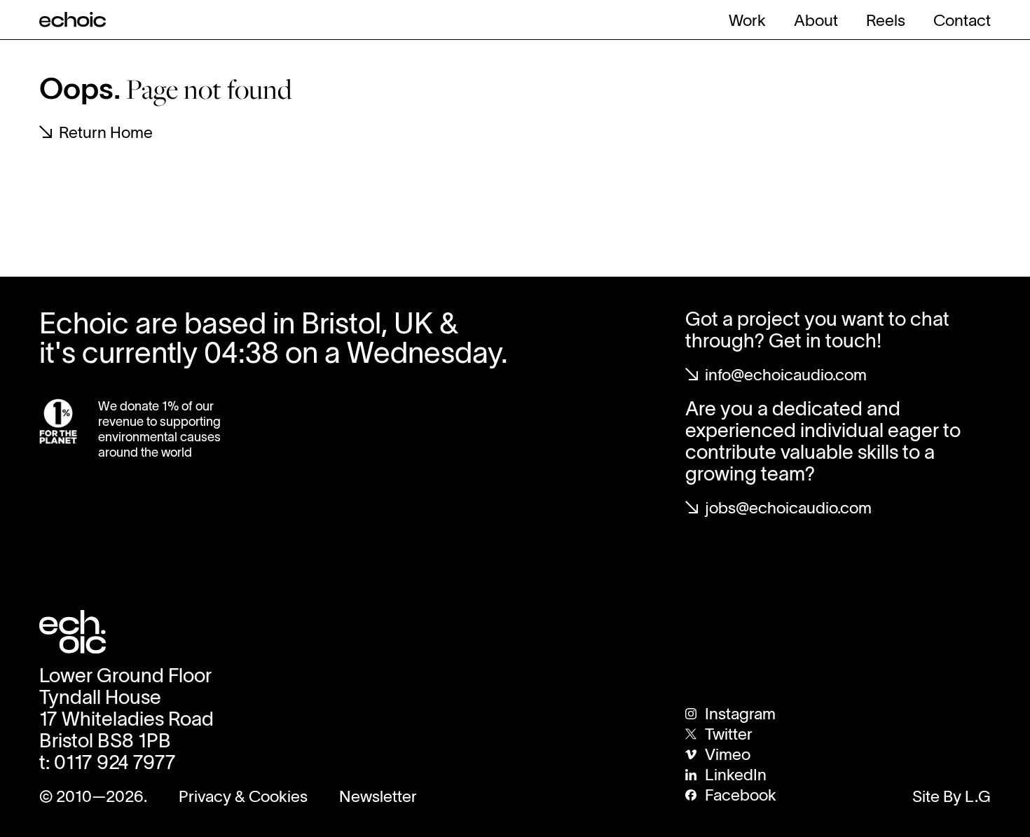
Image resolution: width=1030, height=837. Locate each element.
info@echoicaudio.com (786, 375)
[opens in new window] (58, 421)
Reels (885, 20)
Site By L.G (951, 796)
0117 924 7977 (115, 762)
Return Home (106, 132)
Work (747, 20)
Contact (962, 20)
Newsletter (378, 796)
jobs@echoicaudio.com (788, 508)
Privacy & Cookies (243, 796)
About (816, 20)
